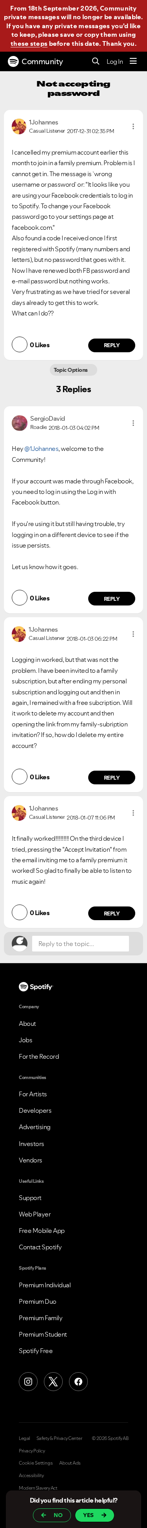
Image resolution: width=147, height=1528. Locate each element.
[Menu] (133, 61)
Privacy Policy (32, 1451)
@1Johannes (41, 448)
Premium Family (40, 1318)
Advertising (35, 1127)
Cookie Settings (36, 1463)
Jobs (25, 1040)
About (27, 1023)
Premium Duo (37, 1301)
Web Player (35, 1214)
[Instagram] (28, 1381)
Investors (31, 1143)
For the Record (39, 1056)
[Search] (96, 61)
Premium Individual (45, 1285)
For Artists (33, 1094)
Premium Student (43, 1334)
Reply (112, 345)
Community (42, 61)
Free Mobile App (42, 1230)
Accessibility (31, 1475)
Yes (88, 1515)
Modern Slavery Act (38, 1488)
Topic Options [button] (71, 370)
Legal (24, 1438)
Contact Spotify (40, 1247)
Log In (115, 61)
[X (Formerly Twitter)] (53, 1381)
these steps (29, 43)
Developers (35, 1110)
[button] (133, 126)
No (58, 1515)
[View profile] (19, 125)
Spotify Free (36, 1350)
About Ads (70, 1463)
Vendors (30, 1160)
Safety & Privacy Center (59, 1438)
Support (30, 1197)
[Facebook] (78, 1381)
